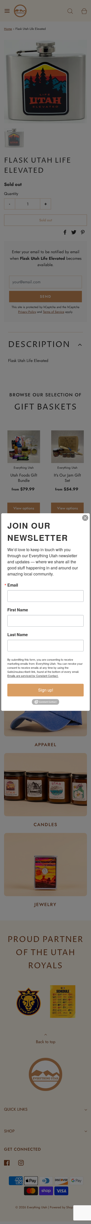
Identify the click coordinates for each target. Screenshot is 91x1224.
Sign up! (45, 690)
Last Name (17, 635)
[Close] (85, 518)
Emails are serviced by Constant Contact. (32, 676)
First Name (17, 610)
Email (12, 585)
